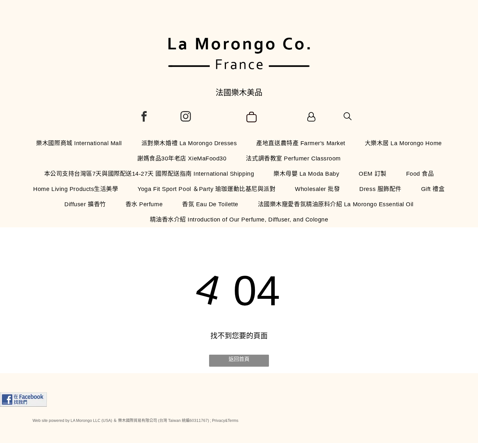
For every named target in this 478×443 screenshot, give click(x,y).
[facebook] (144, 117)
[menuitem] (79, 143)
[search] (347, 116)
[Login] (311, 117)
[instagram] (185, 117)
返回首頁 (239, 359)
